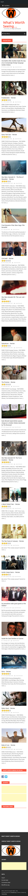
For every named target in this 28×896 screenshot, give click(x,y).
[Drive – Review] (14, 661)
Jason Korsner (18, 67)
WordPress (13, 892)
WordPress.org (5, 885)
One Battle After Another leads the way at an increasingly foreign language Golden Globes (14, 63)
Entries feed (5, 880)
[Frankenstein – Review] (14, 88)
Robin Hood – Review (8, 708)
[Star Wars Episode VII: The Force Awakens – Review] (14, 448)
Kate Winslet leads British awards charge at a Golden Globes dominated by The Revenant (13, 423)
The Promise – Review (8, 382)
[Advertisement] (14, 789)
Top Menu (6, 5)
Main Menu (7, 33)
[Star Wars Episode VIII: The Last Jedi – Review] (14, 287)
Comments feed (6, 882)
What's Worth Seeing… (14, 24)
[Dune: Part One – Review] (14, 125)
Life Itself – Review (7, 258)
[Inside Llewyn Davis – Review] (14, 562)
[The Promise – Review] (14, 372)
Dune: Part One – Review (9, 135)
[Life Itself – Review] (14, 248)
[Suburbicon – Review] (14, 333)
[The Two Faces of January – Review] (14, 531)
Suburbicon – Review (8, 343)
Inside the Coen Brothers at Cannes (12, 638)
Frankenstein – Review (9, 98)
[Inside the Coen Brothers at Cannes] (14, 628)
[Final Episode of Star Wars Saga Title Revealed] (14, 215)
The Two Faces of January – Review (13, 541)
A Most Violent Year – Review (11, 504)
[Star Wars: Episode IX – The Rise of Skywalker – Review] (14, 167)
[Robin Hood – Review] (14, 698)
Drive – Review (6, 671)
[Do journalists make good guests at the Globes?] (14, 594)
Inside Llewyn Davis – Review (11, 572)
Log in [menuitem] (2, 1)
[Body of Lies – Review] (14, 735)
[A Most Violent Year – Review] (14, 494)
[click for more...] (10, 75)
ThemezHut (4, 894)
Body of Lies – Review (8, 745)
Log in (3, 877)
